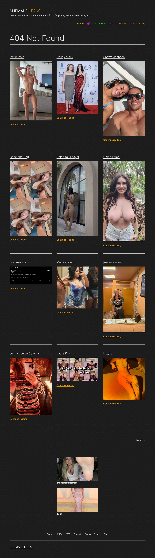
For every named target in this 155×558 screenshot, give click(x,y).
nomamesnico (19, 262)
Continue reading (18, 124)
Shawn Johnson (114, 57)
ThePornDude (137, 23)
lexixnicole (17, 57)
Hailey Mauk (65, 57)
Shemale (25, 11)
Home (80, 23)
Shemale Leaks (21, 547)
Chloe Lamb (111, 157)
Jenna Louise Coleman (25, 353)
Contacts (121, 23)
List (111, 23)
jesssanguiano (112, 262)
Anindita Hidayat (68, 157)
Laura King (64, 353)
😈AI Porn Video (96, 23)
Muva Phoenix (66, 262)
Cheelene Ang (19, 157)
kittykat (108, 353)
